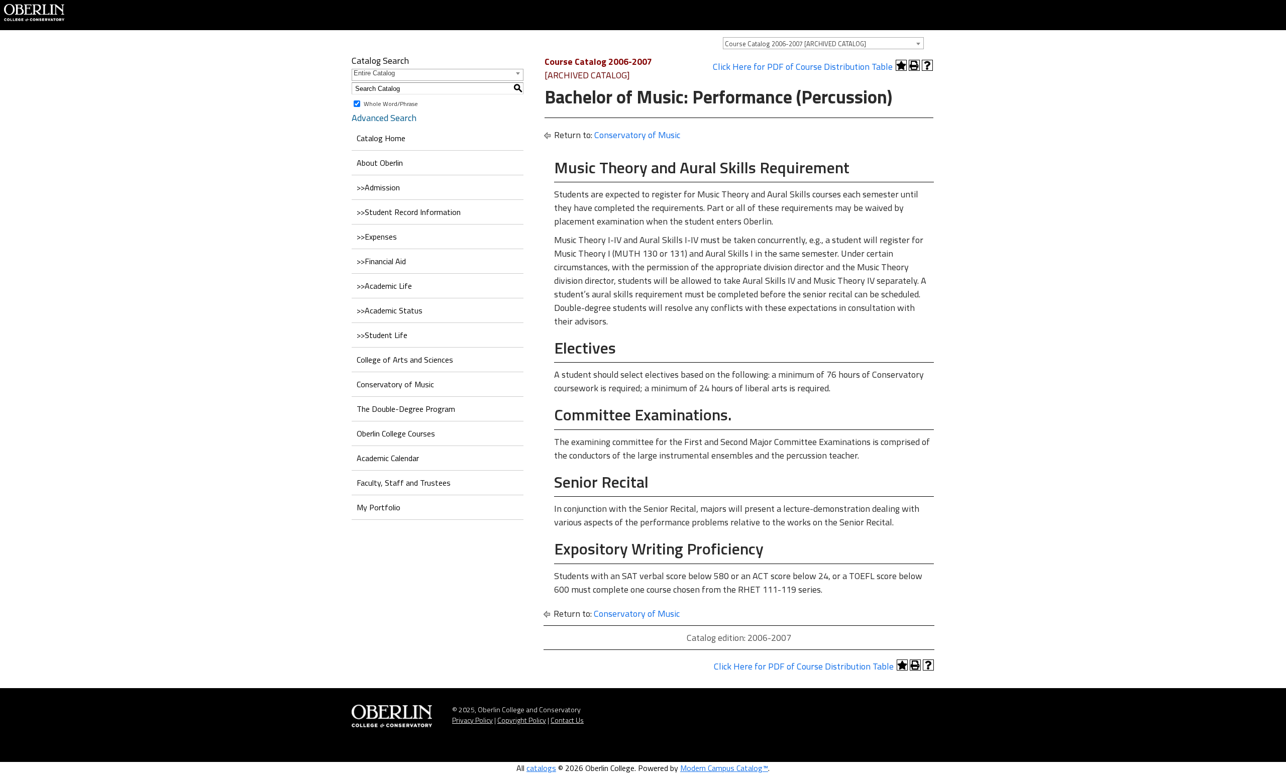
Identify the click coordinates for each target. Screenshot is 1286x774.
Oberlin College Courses (396, 433)
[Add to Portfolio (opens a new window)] (901, 65)
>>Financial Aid (381, 261)
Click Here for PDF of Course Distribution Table (803, 66)
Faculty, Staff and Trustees (404, 483)
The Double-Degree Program (406, 409)
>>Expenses (377, 237)
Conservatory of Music (395, 384)
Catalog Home (381, 138)
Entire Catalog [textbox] (374, 73)
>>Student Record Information (409, 212)
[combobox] (823, 43)
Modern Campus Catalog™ (724, 768)
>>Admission (378, 187)
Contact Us (567, 720)
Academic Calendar (388, 458)
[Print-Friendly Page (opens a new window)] (914, 65)
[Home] (34, 12)
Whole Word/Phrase (391, 103)
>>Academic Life (384, 286)
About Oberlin (380, 163)
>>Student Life (382, 335)
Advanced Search (384, 118)
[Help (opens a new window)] (927, 65)
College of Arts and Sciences (405, 360)
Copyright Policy (521, 720)
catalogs (541, 768)
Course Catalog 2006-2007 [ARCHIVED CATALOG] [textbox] (795, 44)
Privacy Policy (472, 720)
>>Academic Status (389, 310)
